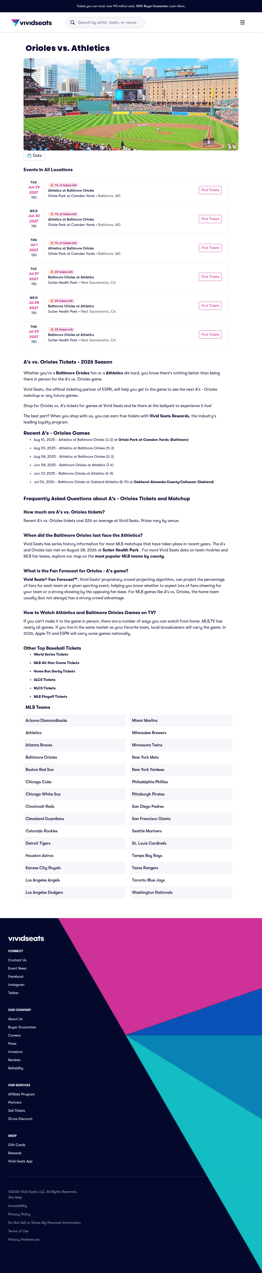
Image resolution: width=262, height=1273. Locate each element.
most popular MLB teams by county (129, 556)
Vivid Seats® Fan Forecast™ (51, 579)
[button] (34, 155)
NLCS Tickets (45, 688)
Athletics (114, 373)
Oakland (205, 482)
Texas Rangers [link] (145, 868)
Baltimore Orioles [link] (41, 757)
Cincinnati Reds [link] (40, 806)
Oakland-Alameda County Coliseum (165, 482)
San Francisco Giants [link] (151, 819)
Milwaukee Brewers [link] (149, 733)
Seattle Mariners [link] (147, 831)
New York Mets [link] (145, 757)
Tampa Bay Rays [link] (147, 855)
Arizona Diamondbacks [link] (46, 720)
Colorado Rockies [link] (42, 831)
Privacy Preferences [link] (23, 1239)
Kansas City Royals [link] (43, 868)
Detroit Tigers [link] (38, 843)
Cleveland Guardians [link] (45, 819)
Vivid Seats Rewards (169, 416)
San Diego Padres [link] (148, 806)
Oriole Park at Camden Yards (143, 440)
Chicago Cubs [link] (38, 782)
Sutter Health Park (121, 550)
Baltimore (179, 440)
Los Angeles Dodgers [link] (44, 892)
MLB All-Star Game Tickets (56, 663)
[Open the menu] (242, 22)
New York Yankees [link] (148, 769)
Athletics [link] (33, 733)
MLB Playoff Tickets (50, 696)
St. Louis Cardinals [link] (149, 843)
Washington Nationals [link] (152, 892)
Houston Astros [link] (39, 855)
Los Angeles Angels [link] (43, 880)
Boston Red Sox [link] (40, 769)
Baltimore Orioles (73, 373)
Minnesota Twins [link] (147, 745)
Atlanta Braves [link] (39, 745)
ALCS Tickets (45, 680)
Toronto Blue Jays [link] (148, 880)
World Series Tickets (51, 654)
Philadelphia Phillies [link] (150, 782)
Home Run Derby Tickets (54, 671)
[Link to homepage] (33, 22)
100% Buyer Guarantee (152, 6)
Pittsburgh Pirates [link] (148, 794)
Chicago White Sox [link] (43, 794)
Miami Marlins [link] (144, 720)
